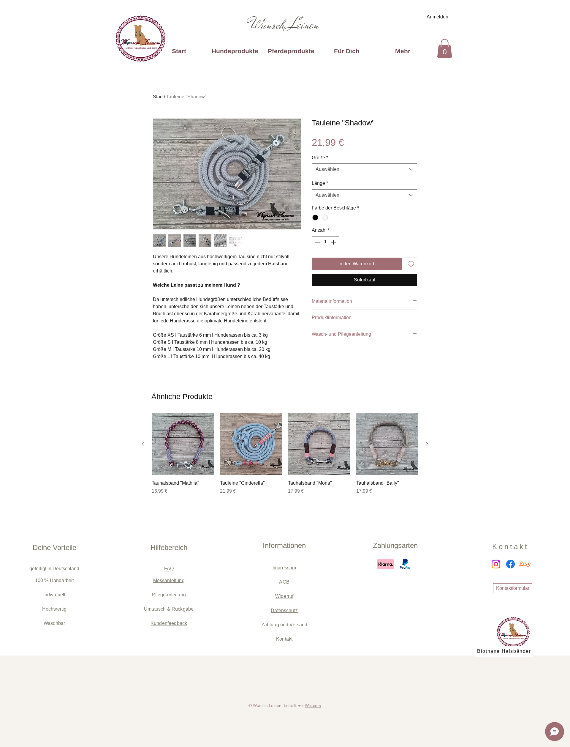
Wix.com (313, 705)
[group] (285, 457)
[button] (444, 48)
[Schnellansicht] (183, 444)
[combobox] (364, 169)
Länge (320, 183)
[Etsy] (525, 564)
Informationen (284, 545)
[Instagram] (496, 564)
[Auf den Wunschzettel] (411, 264)
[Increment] (334, 242)
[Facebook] (510, 564)
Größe (320, 157)
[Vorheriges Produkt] (143, 443)
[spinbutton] (325, 242)
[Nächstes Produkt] (426, 443)
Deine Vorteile (54, 547)
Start (158, 96)
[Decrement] (317, 242)
